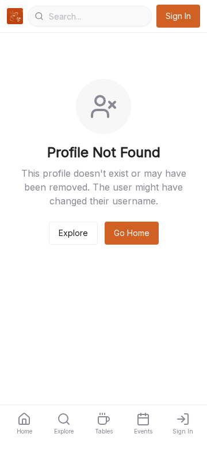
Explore (73, 233)
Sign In (178, 16)
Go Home (132, 233)
